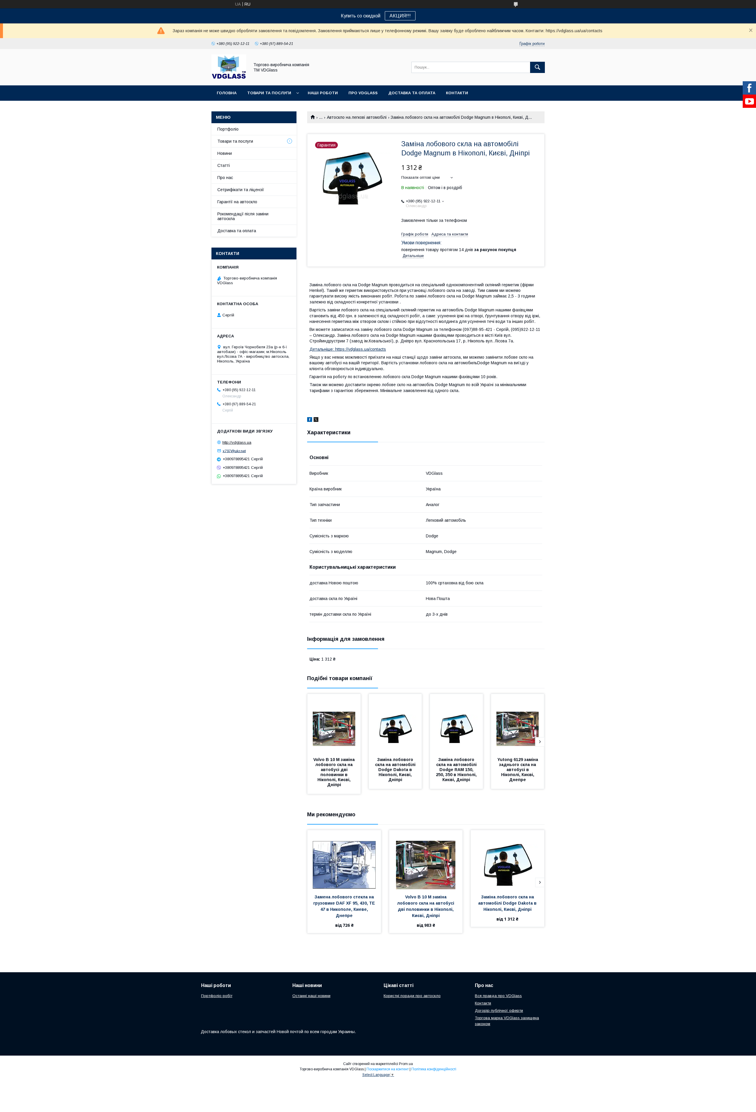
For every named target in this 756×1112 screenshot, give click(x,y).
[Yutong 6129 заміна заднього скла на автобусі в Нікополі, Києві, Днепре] (517, 723)
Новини (224, 153)
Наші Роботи (323, 93)
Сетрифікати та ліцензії (240, 189)
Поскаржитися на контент (387, 1069)
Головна (227, 93)
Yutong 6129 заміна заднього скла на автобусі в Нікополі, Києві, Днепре (518, 769)
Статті (223, 165)
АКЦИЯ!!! (400, 15)
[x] (316, 420)
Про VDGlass (363, 93)
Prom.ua (406, 1064)
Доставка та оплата (411, 93)
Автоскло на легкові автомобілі (357, 117)
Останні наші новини (311, 996)
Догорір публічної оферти (499, 1010)
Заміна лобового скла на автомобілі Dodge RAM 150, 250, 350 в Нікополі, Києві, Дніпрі (457, 769)
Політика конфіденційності (433, 1069)
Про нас (225, 177)
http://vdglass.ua (236, 442)
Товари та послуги (269, 93)
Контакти (457, 93)
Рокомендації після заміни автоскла (242, 216)
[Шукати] (537, 67)
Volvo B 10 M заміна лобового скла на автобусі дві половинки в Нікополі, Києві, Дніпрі (334, 772)
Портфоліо (228, 129)
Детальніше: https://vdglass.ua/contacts (347, 349)
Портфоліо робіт (216, 996)
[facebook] (309, 420)
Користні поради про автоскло (412, 996)
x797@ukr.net (234, 450)
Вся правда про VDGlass (498, 996)
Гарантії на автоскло (237, 201)
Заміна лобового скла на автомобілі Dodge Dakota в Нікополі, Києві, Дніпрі (396, 769)
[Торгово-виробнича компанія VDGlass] (228, 77)
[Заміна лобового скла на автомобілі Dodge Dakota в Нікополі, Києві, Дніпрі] (395, 723)
